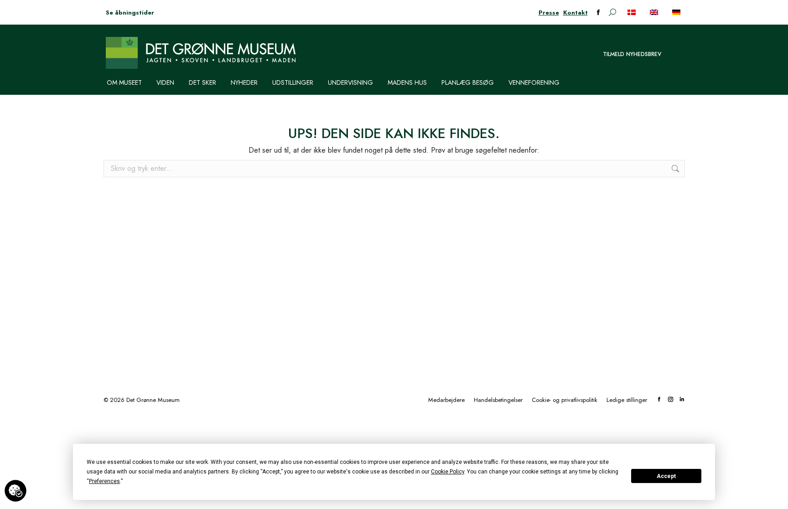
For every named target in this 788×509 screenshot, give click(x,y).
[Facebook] (659, 400)
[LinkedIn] (682, 400)
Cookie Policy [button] (447, 471)
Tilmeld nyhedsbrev (632, 54)
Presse (549, 12)
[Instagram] (671, 400)
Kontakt (575, 12)
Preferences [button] (104, 481)
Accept (666, 476)
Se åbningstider (130, 12)
